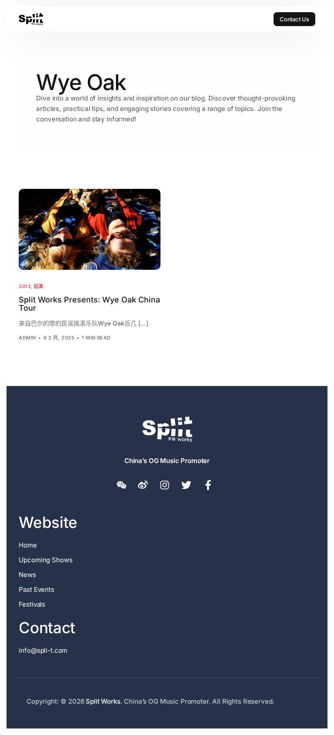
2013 (25, 286)
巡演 (38, 286)
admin (27, 338)
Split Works (103, 701)
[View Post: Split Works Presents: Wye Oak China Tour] (89, 229)
